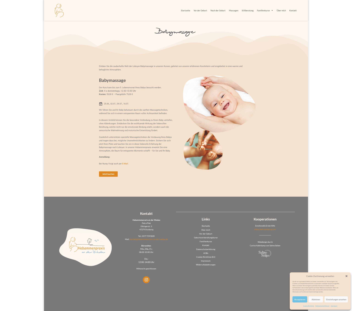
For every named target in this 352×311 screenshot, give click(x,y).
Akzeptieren (299, 299)
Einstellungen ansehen (336, 299)
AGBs (205, 253)
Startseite (185, 10)
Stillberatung (248, 10)
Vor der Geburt (200, 10)
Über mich (281, 10)
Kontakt (293, 10)
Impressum (334, 306)
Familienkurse (263, 10)
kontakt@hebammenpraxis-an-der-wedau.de (149, 239)
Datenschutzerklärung (322, 306)
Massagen (233, 10)
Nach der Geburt (218, 10)
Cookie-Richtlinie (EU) (205, 257)
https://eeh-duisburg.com (265, 229)
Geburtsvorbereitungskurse (206, 237)
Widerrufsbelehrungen (205, 264)
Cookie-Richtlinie (308, 306)
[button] (346, 276)
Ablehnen (316, 299)
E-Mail (125, 163)
